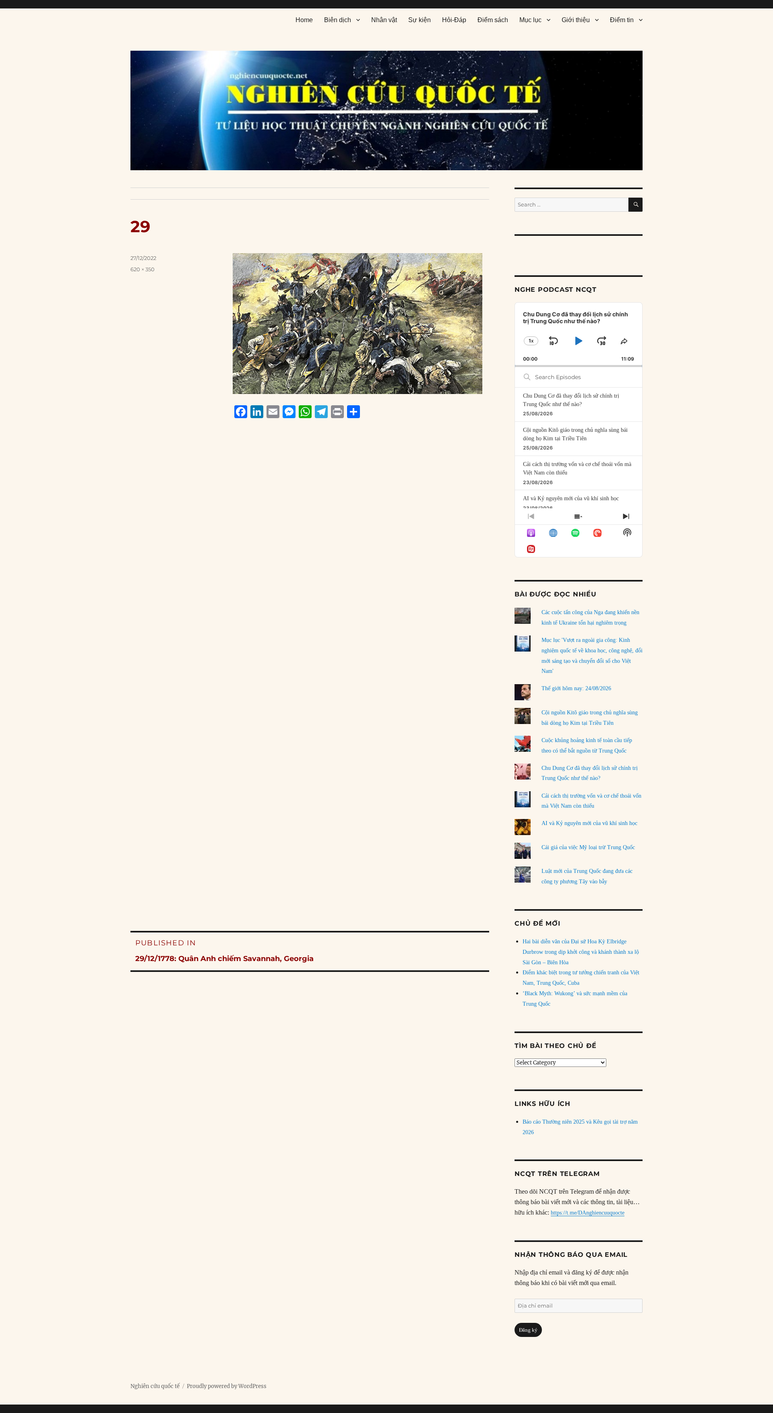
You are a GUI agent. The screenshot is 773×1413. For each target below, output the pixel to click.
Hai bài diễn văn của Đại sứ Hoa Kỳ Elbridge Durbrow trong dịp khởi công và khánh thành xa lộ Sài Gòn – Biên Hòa (581, 952)
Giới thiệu (576, 20)
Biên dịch (337, 20)
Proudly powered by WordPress (227, 1386)
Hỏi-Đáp (454, 20)
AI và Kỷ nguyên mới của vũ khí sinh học (571, 498)
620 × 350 (142, 269)
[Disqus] (309, 578)
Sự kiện (419, 20)
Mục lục (530, 20)
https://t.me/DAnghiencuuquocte (587, 1213)
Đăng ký (528, 1330)
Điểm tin (622, 20)
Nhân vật (384, 20)
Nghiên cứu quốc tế (155, 1386)
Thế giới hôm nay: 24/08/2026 (576, 688)
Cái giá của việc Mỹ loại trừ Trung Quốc (588, 847)
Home (304, 20)
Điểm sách (492, 20)
